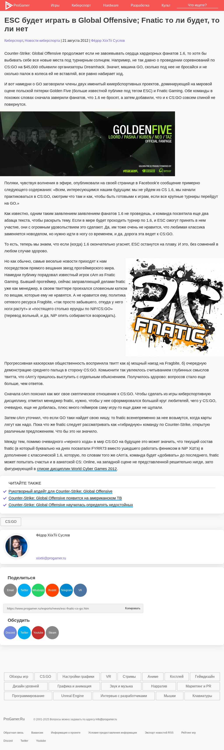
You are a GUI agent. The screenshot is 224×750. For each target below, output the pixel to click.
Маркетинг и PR (198, 686)
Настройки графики (78, 676)
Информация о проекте (65, 732)
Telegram (66, 590)
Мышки (170, 696)
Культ (166, 5)
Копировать (132, 607)
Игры (55, 5)
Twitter (24, 590)
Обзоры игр (18, 676)
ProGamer (21, 5)
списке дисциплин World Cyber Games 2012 (77, 469)
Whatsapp (38, 590)
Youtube (38, 632)
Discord (10, 632)
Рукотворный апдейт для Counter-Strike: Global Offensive (60, 491)
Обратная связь (13, 732)
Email (10, 590)
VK (80, 590)
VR (108, 676)
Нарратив (159, 686)
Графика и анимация (74, 686)
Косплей (177, 676)
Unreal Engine (72, 696)
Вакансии (37, 732)
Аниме (153, 676)
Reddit (52, 590)
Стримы (129, 676)
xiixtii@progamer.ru (51, 558)
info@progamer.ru (106, 719)
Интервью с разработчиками (124, 696)
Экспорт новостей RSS (159, 732)
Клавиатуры (202, 696)
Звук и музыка (121, 686)
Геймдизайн (205, 676)
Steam (52, 632)
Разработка (140, 5)
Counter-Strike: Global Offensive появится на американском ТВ (65, 498)
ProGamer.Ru (14, 719)
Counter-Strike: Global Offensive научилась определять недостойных (71, 505)
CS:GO (10, 521)
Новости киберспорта (42, 40)
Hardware (111, 5)
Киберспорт (81, 5)
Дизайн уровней (26, 686)
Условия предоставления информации (112, 732)
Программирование (28, 696)
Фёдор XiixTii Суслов (108, 40)
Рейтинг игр (188, 732)
